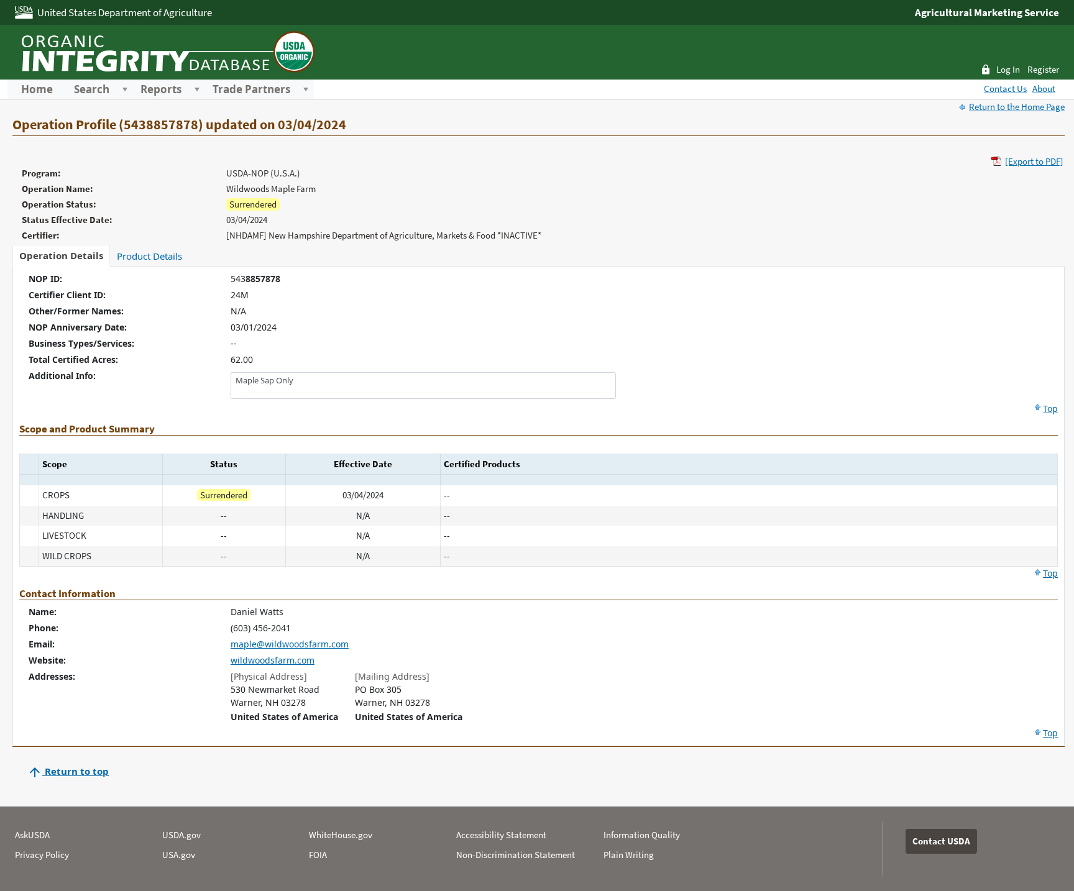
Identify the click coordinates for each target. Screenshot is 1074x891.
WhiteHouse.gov (340, 835)
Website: (47, 660)
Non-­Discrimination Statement (515, 855)
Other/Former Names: (76, 311)
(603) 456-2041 (261, 628)
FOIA (318, 855)
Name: (43, 612)
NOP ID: (45, 279)
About (1043, 88)
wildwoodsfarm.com (272, 660)
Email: (42, 644)
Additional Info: (62, 376)
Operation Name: (57, 188)
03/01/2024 (254, 327)
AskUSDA (32, 835)
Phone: (43, 628)
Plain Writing (629, 855)
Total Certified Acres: (73, 359)
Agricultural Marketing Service (987, 12)
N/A (238, 311)
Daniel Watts (257, 612)
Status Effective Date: (67, 220)
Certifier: (41, 235)
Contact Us (1005, 88)
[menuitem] (37, 89)
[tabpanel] (538, 506)
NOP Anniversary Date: (78, 327)
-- (234, 343)
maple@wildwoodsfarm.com (290, 644)
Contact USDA (941, 841)
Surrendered (253, 204)
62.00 (242, 359)
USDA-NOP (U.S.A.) (263, 173)
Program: (41, 173)
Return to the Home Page (1017, 106)
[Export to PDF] (1034, 161)
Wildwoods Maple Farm (271, 188)
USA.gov (178, 855)
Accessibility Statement (501, 835)
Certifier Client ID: (67, 295)
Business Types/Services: (81, 343)
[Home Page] (166, 50)
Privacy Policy (42, 855)
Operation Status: (59, 204)
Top (1050, 408)
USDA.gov (181, 835)
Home (37, 89)
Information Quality (642, 835)
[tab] (61, 256)
